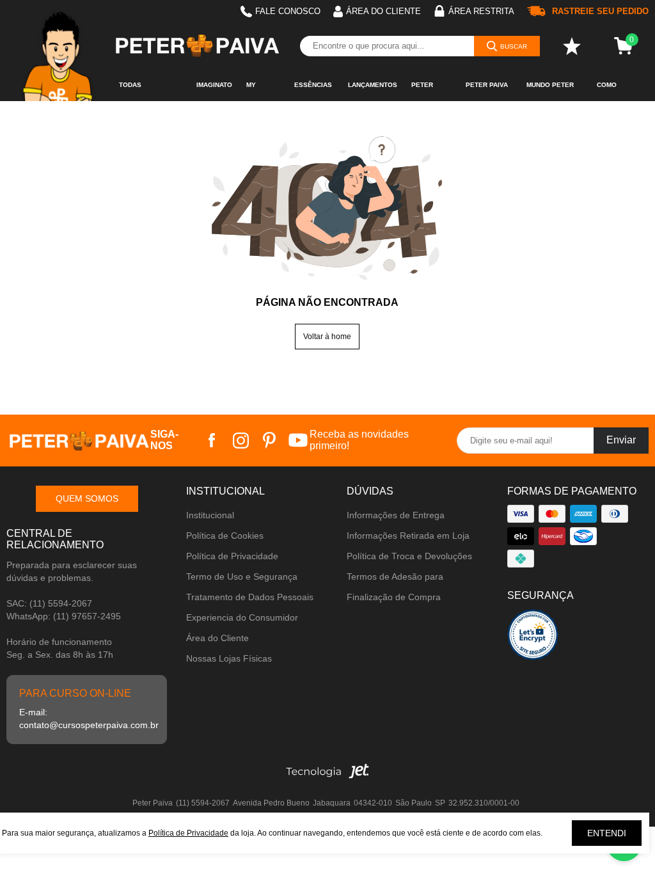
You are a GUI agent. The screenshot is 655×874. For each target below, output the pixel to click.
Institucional (210, 515)
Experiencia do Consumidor (242, 617)
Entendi (606, 833)
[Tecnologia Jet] (327, 774)
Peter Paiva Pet (487, 91)
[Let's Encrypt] (532, 638)
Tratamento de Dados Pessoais (249, 597)
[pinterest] (269, 440)
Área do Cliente (217, 638)
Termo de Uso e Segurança (241, 576)
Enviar (621, 439)
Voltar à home (327, 336)
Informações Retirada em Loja (408, 535)
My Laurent (261, 91)
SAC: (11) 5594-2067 (49, 603)
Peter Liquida (424, 91)
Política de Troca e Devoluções (409, 556)
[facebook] (212, 440)
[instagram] (241, 440)
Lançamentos (372, 84)
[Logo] (196, 46)
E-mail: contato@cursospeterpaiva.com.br (86, 718)
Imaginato (214, 84)
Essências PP (313, 91)
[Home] (59, 50)
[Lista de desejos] (571, 46)
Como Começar (613, 91)
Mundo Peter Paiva (550, 91)
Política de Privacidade (232, 556)
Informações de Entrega (396, 515)
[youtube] (298, 440)
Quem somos (87, 498)
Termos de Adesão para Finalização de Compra (395, 586)
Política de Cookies (225, 535)
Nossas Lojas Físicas (229, 658)
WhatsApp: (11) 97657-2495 (63, 616)
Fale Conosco (287, 11)
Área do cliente (383, 11)
